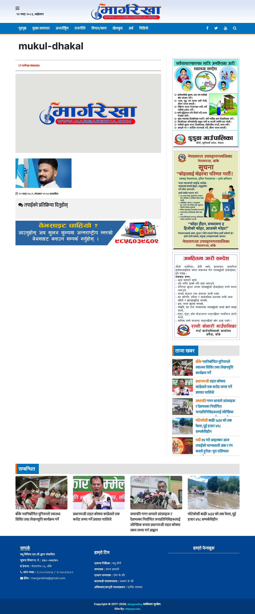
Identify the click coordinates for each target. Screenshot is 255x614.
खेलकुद (118, 28)
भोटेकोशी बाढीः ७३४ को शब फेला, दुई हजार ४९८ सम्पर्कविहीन (212, 517)
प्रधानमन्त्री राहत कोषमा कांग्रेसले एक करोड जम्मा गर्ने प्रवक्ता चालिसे (96, 517)
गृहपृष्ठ (22, 28)
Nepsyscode (133, 609)
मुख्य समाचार (41, 28)
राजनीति (79, 28)
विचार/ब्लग (99, 28)
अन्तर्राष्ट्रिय (62, 28)
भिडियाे (143, 28)
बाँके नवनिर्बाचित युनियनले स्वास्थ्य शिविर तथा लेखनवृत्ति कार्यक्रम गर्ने (37, 517)
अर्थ (131, 28)
